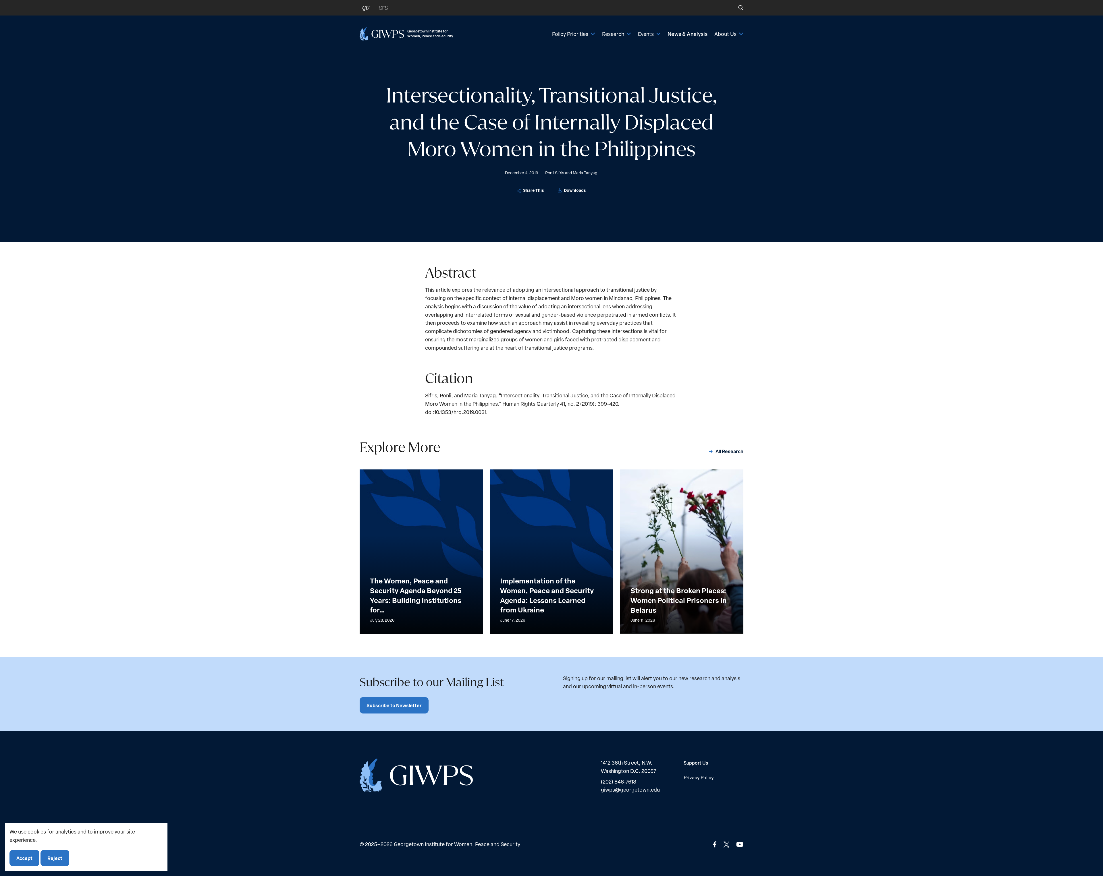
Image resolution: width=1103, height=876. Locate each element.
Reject (54, 857)
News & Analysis (687, 34)
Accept (24, 857)
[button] (736, 7)
